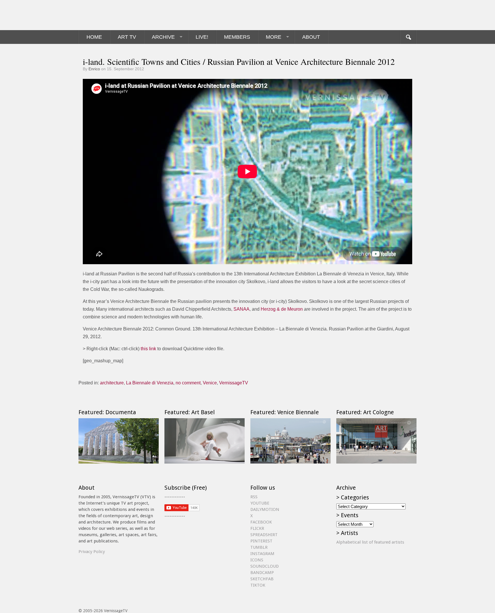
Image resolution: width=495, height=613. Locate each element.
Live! (202, 37)
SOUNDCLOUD (264, 566)
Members (237, 37)
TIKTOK (257, 585)
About (311, 37)
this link (148, 348)
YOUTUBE (259, 503)
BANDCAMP (262, 572)
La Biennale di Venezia (149, 382)
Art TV (127, 37)
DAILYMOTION (264, 509)
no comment (188, 382)
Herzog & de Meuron (282, 309)
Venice (210, 382)
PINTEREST (261, 541)
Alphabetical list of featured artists (370, 542)
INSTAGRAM (262, 553)
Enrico (94, 69)
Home (94, 37)
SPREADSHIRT (264, 534)
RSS (254, 496)
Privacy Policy (91, 551)
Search (408, 37)
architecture (112, 382)
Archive (163, 37)
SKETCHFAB (262, 578)
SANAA (241, 309)
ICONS (256, 560)
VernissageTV (233, 382)
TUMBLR (259, 547)
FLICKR (257, 528)
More (273, 37)
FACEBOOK (261, 522)
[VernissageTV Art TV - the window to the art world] (107, 15)
